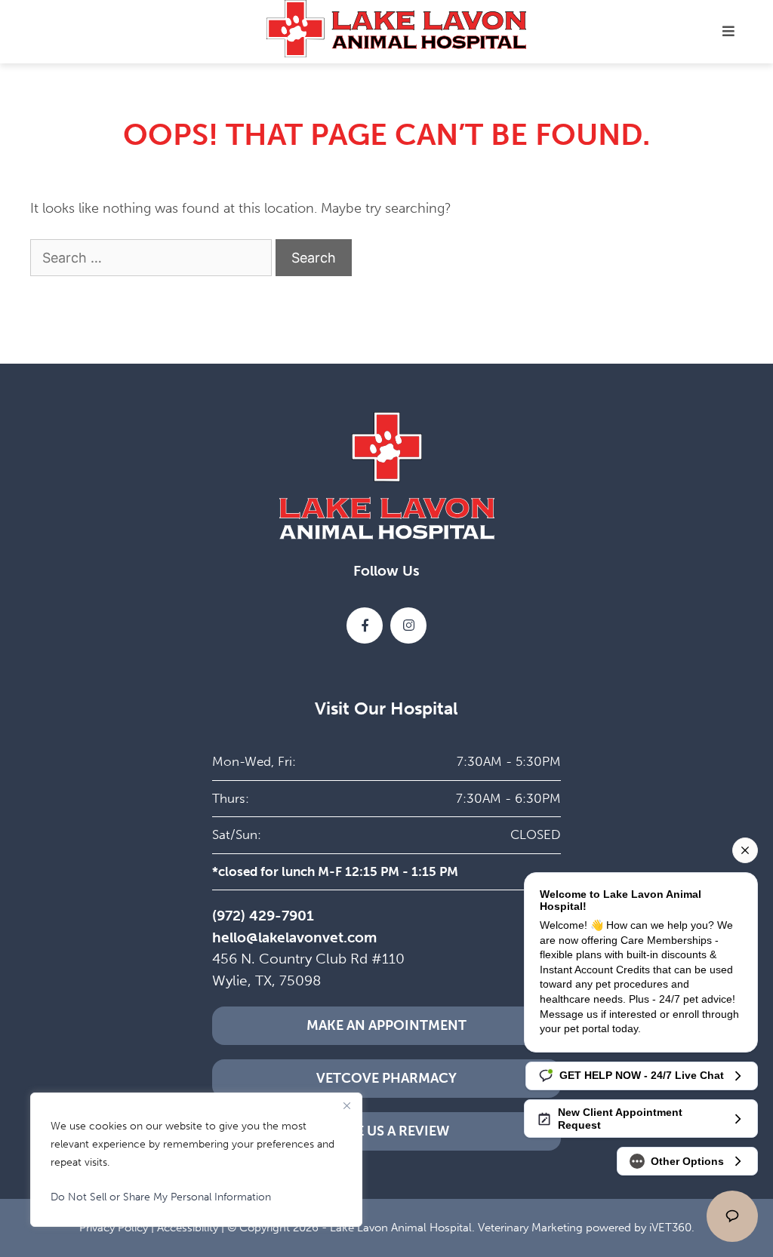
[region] (196, 1160)
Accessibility (187, 1227)
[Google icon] (408, 625)
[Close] (346, 1105)
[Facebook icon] (364, 625)
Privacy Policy (113, 1227)
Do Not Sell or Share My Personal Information (161, 1197)
